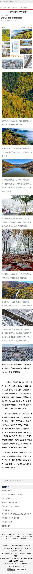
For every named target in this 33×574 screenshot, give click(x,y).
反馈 (16, 1)
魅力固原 (24, 8)
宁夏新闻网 (22, 538)
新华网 (10, 534)
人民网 (4, 534)
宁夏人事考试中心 (19, 536)
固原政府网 (13, 538)
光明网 (17, 534)
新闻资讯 (16, 8)
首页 (8, 8)
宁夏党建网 (8, 536)
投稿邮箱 (11, 1)
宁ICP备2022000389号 (16, 546)
